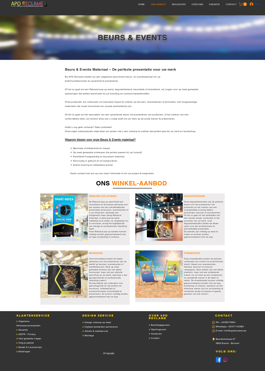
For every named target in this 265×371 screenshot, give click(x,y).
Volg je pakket (26, 342)
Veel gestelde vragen (29, 338)
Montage (89, 335)
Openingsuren (158, 329)
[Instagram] (225, 359)
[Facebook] (218, 359)
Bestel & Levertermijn (30, 347)
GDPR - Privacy (27, 334)
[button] (243, 4)
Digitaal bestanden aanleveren (101, 326)
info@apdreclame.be (235, 330)
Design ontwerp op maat (98, 322)
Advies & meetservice (96, 331)
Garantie (23, 330)
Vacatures (156, 333)
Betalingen (24, 351)
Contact (155, 338)
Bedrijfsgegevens (160, 325)
